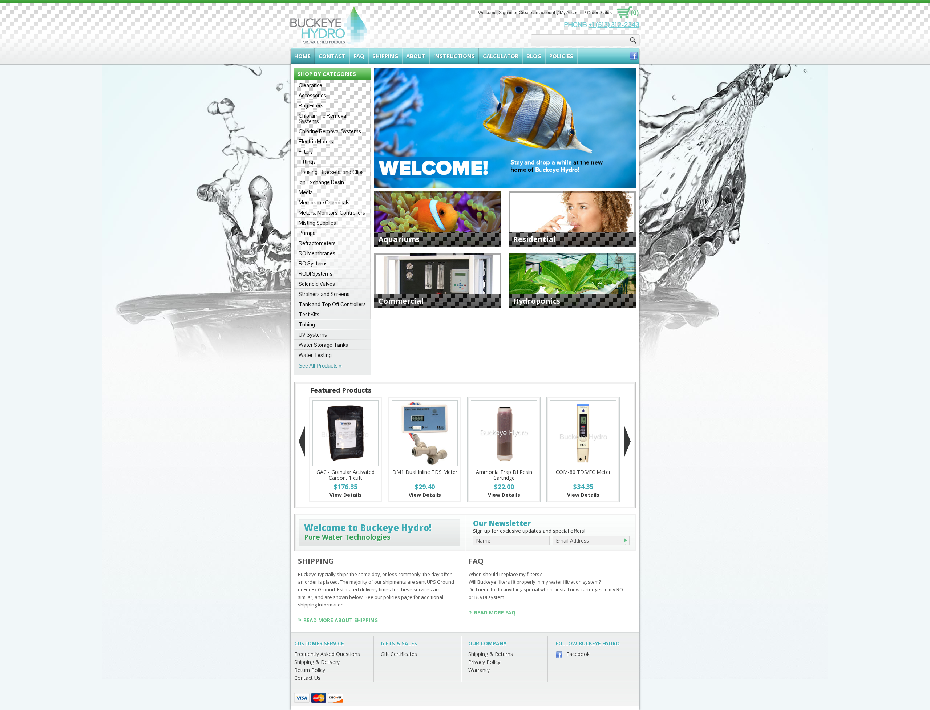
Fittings (307, 161)
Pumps (307, 233)
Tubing (307, 324)
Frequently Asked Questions (327, 653)
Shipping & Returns (490, 653)
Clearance (310, 85)
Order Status (599, 12)
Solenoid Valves (317, 283)
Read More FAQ (494, 612)
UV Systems (313, 334)
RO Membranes (317, 253)
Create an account (537, 12)
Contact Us (307, 677)
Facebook (578, 653)
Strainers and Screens (324, 294)
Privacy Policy (484, 661)
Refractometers (317, 243)
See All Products (318, 365)
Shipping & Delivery (317, 661)
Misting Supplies (317, 222)
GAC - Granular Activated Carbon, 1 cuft (345, 474)
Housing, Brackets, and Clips (331, 172)
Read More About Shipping (340, 620)
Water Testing (315, 355)
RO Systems (313, 263)
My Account (571, 12)
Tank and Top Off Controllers (332, 304)
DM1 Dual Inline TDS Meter (424, 471)
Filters (306, 151)
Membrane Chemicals (324, 202)
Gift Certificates (399, 653)
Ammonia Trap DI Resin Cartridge (504, 474)
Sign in (506, 12)
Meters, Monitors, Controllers (332, 212)
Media (306, 192)
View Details (345, 494)
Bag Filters (311, 105)
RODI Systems (315, 273)
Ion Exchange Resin (321, 182)
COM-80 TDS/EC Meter (583, 471)
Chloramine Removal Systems (323, 118)
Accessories (312, 95)
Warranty (479, 669)
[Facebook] (633, 55)
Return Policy (309, 669)
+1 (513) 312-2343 (614, 24)
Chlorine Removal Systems (330, 131)
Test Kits (309, 314)
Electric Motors (316, 141)
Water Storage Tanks (323, 344)
